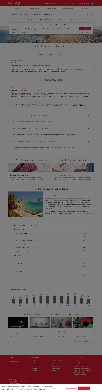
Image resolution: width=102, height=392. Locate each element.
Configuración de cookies (71, 388)
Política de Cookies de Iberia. (40, 389)
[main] (51, 388)
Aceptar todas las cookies (84, 388)
